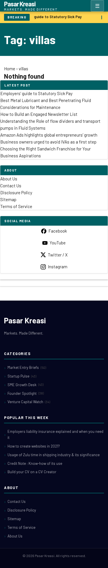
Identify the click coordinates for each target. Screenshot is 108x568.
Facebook (57, 230)
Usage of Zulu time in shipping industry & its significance (53, 454)
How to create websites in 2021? (33, 446)
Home (9, 68)
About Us (8, 178)
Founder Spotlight (25, 393)
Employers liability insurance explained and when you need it (55, 434)
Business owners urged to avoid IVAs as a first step (48, 141)
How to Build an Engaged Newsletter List (38, 114)
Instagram (57, 266)
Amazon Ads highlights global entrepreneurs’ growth (48, 134)
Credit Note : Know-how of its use (34, 463)
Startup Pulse (21, 376)
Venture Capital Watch (28, 401)
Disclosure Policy (16, 192)
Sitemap (8, 199)
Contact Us (10, 185)
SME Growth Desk (25, 384)
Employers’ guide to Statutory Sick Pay (47, 16)
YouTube (58, 242)
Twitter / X (58, 254)
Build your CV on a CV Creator (31, 471)
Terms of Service (16, 206)
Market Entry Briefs (26, 367)
